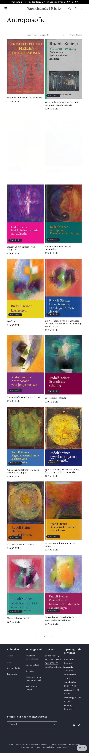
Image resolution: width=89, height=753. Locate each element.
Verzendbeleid (48, 747)
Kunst (9, 662)
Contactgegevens (63, 747)
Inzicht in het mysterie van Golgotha (21, 248)
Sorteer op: (32, 35)
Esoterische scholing (55, 398)
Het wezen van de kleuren (20, 544)
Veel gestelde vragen (32, 688)
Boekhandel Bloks (23, 745)
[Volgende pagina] (52, 637)
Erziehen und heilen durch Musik (24, 98)
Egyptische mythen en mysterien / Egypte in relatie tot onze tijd (63, 471)
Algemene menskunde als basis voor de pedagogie (23, 471)
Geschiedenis (13, 668)
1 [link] (37, 637)
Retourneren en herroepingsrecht (34, 678)
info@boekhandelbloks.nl (58, 667)
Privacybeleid (32, 665)
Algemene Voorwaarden (32, 657)
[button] (6, 9)
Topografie (12, 674)
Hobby (10, 656)
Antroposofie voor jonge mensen (24, 397)
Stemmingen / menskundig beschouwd (21, 177)
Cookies (30, 671)
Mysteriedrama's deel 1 (19, 618)
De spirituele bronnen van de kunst (60, 544)
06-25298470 (51, 663)
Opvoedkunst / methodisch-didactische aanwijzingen (59, 618)
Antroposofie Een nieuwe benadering (58, 248)
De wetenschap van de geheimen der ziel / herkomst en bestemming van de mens (63, 323)
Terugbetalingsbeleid (58, 744)
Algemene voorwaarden (30, 747)
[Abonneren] (54, 724)
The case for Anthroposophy (60, 178)
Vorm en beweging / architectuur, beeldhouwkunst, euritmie (62, 103)
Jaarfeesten (12, 321)
